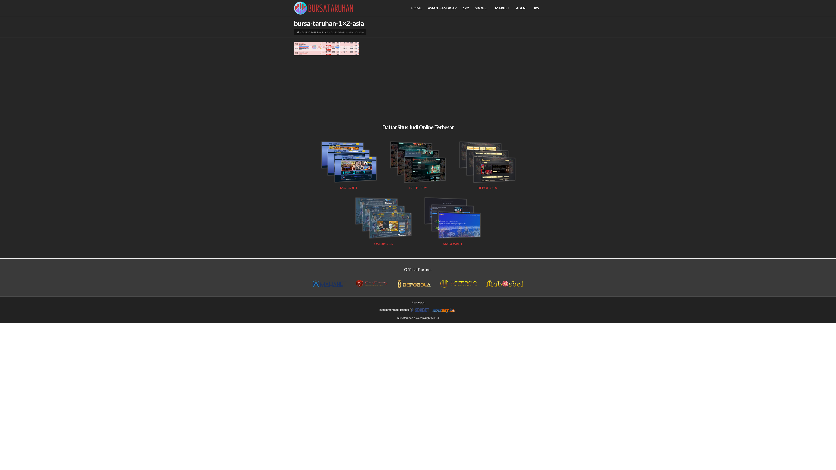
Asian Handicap (442, 8)
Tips (535, 8)
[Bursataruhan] (323, 7)
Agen (521, 8)
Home (416, 8)
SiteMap (418, 302)
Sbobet (482, 8)
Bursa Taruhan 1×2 (315, 32)
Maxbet (502, 8)
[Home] (298, 32)
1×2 (466, 8)
